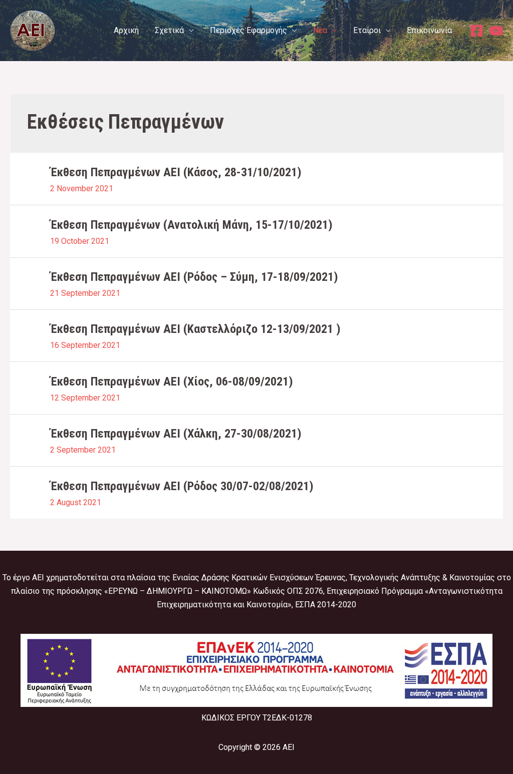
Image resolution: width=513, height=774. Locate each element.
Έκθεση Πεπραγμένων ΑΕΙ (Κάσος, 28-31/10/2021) (176, 172)
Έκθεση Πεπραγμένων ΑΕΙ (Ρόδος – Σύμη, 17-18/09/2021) (194, 277)
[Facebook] (476, 31)
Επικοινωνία (429, 30)
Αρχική (126, 30)
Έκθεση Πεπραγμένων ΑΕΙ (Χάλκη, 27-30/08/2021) (176, 434)
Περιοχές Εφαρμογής (248, 30)
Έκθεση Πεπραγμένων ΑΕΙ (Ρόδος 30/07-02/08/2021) (182, 486)
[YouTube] (496, 31)
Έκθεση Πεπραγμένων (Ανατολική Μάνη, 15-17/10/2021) (191, 225)
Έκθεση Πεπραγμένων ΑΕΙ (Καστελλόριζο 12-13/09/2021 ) (195, 329)
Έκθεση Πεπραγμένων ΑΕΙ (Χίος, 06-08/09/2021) (171, 381)
